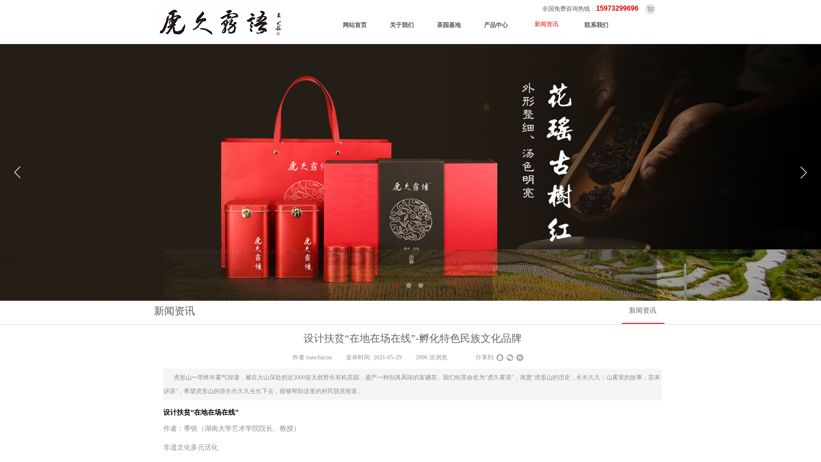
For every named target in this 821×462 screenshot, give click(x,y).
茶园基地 (449, 25)
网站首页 (355, 25)
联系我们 (596, 25)
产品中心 (496, 25)
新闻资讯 (546, 24)
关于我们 (402, 25)
